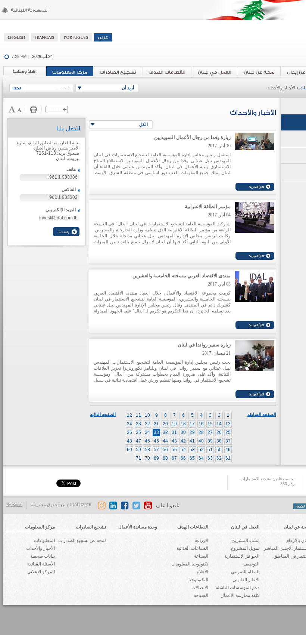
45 (156, 441)
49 (228, 449)
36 (129, 432)
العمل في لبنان (214, 72)
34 (147, 432)
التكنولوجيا (198, 579)
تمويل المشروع (245, 548)
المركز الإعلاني (41, 571)
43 (174, 441)
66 (183, 458)
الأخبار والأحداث (280, 87)
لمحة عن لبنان (259, 72)
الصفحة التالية (103, 414)
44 (165, 441)
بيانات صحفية (42, 556)
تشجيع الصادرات (118, 72)
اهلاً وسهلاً (25, 71)
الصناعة (201, 556)
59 (138, 449)
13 (228, 423)
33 (156, 432)
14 (219, 423)
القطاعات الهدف (167, 72)
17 (192, 423)
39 (210, 441)
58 (147, 449)
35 (138, 432)
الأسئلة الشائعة (41, 564)
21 (156, 423)
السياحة (201, 595)
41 (192, 441)
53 (192, 449)
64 (201, 458)
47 (138, 441)
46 (147, 441)
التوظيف (251, 564)
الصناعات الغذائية (192, 548)
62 (219, 458)
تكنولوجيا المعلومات (189, 564)
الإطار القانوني (245, 579)
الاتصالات (199, 587)
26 (219, 432)
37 (228, 441)
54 (183, 449)
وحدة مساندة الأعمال (137, 527)
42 (183, 441)
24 (129, 423)
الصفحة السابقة (261, 414)
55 (174, 449)
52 (201, 449)
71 (138, 458)
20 (165, 423)
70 (147, 458)
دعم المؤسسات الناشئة (237, 587)
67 (174, 458)
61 (228, 458)
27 (210, 432)
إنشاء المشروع (245, 540)
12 (129, 415)
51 (210, 449)
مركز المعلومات (69, 72)
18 (183, 423)
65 (192, 458)
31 (174, 432)
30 (183, 432)
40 (201, 441)
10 (147, 415)
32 (165, 432)
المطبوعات (44, 540)
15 (210, 423)
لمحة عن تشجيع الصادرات (82, 540)
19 (174, 423)
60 (129, 449)
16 (201, 423)
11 (138, 415)
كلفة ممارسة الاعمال (240, 595)
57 (156, 449)
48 (129, 441)
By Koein (14, 504)
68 (165, 458)
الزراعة (201, 540)
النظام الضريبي (245, 571)
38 (219, 441)
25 (228, 432)
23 (138, 423)
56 (165, 449)
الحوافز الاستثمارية (241, 556)
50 (219, 449)
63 (210, 458)
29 (192, 432)
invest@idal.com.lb (58, 218)
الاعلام (202, 571)
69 (156, 458)
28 (201, 432)
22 (147, 423)
